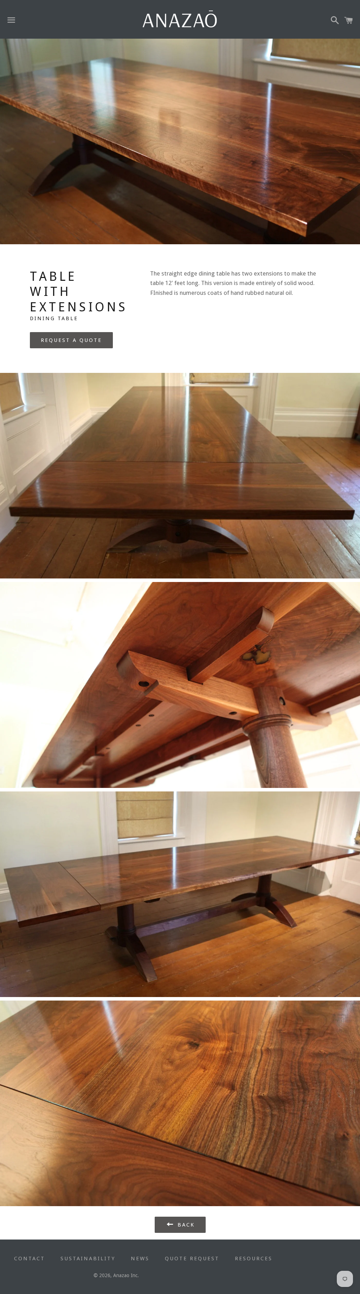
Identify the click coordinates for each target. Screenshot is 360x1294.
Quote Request (192, 1258)
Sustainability (87, 1258)
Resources (253, 1258)
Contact (29, 1258)
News (140, 1258)
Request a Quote (71, 340)
